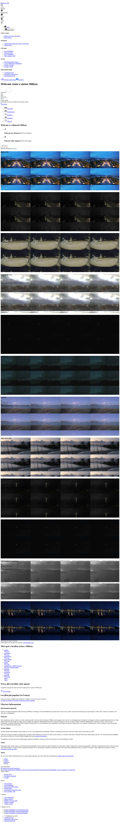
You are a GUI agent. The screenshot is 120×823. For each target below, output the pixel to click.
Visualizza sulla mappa (9, 79)
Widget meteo (8, 45)
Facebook (21, 79)
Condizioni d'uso (9, 72)
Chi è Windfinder (9, 54)
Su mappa (4, 104)
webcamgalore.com (28, 642)
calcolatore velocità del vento (9, 749)
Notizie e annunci (9, 65)
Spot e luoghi (8, 37)
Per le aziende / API (9, 56)
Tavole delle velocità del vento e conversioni (16, 43)
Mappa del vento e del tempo (12, 36)
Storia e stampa (8, 53)
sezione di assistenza (41, 736)
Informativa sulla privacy (11, 74)
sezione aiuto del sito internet (65, 756)
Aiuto (7, 27)
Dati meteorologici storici (11, 62)
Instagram (25, 811)
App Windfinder (8, 51)
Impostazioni (10, 30)
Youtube (25, 813)
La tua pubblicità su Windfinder (13, 63)
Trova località (6, 691)
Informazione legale (9, 76)
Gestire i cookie (8, 66)
